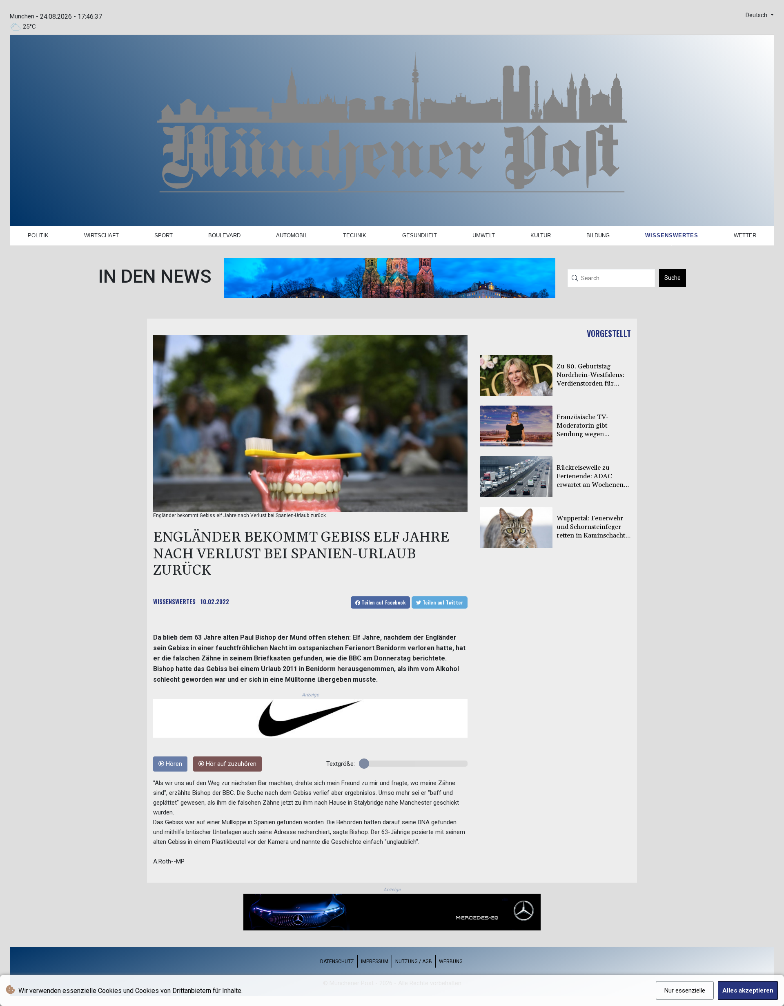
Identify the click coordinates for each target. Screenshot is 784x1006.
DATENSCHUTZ (337, 961)
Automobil (291, 235)
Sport (163, 235)
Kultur (540, 235)
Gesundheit (419, 235)
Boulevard (224, 235)
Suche (672, 277)
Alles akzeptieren (747, 990)
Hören (173, 764)
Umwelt (483, 235)
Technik (354, 235)
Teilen (382, 602)
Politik (38, 235)
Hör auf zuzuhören (230, 764)
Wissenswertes (671, 235)
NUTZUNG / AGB (413, 961)
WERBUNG (451, 961)
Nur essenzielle (684, 990)
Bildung (598, 235)
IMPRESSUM (374, 961)
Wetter (745, 235)
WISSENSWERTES (174, 601)
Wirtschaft (101, 235)
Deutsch (757, 15)
